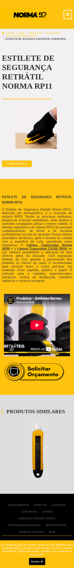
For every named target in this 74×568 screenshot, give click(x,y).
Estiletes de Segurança (21, 36)
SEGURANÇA (53, 33)
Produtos (35, 33)
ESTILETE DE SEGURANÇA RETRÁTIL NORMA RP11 (36, 39)
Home (21, 33)
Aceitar (35, 561)
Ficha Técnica (17, 163)
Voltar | (11, 33)
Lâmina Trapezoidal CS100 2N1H (42, 248)
